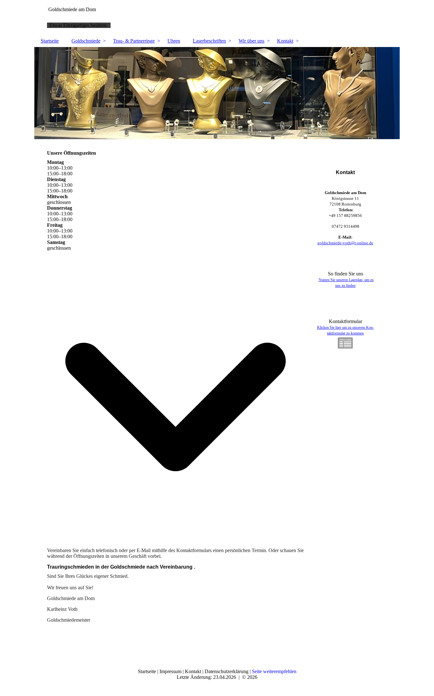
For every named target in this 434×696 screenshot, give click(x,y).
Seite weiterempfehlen (274, 671)
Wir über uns (251, 41)
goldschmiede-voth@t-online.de (345, 242)
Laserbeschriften (209, 41)
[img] (217, 93)
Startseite (50, 41)
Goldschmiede (85, 41)
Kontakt (285, 41)
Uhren (173, 41)
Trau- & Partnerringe (134, 41)
